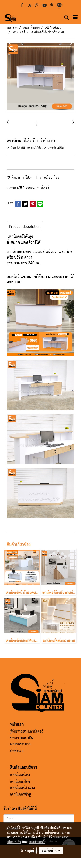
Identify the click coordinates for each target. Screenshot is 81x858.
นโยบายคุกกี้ (37, 842)
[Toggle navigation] (75, 17)
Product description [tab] (24, 226)
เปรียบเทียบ (51, 177)
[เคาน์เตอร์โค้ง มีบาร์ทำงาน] (40, 76)
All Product (26, 187)
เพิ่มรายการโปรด (21, 177)
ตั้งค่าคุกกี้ (27, 850)
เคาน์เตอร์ (42, 187)
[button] (65, 17)
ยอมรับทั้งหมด (51, 850)
